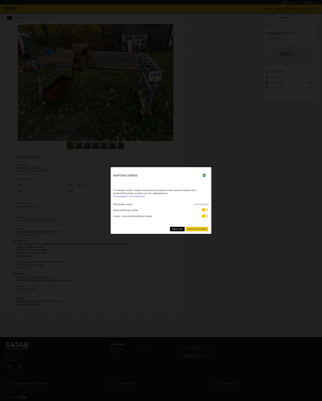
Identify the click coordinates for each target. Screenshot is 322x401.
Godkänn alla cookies (197, 229)
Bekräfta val (177, 229)
